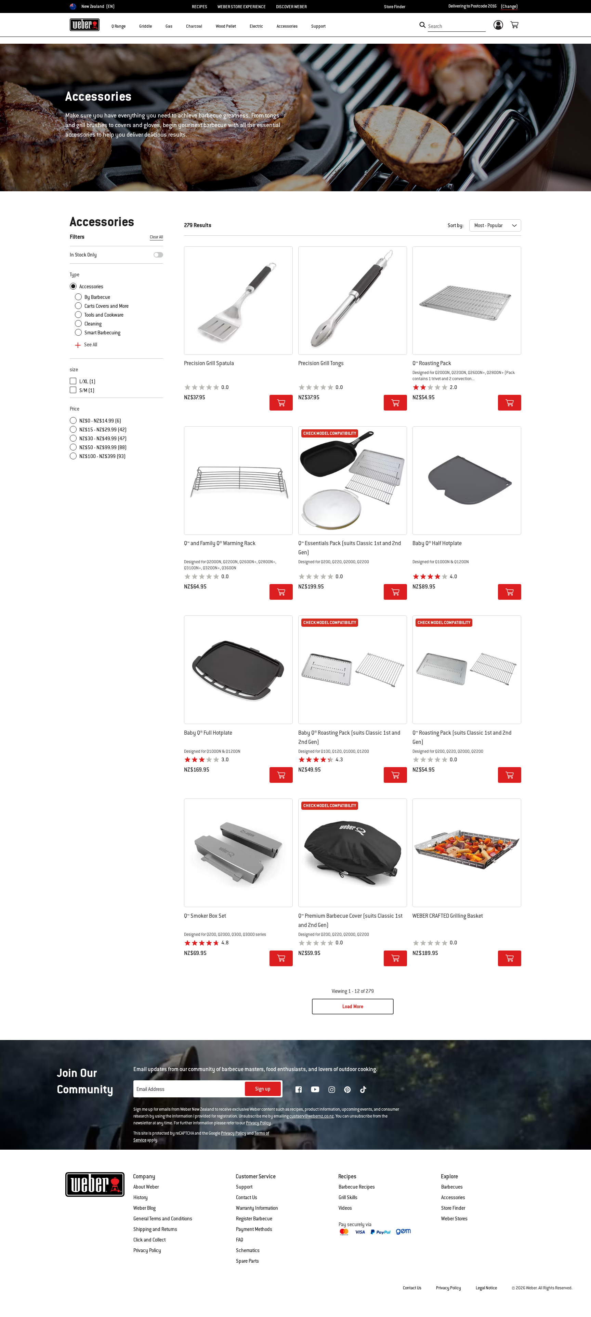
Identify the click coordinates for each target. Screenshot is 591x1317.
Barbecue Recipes (357, 1187)
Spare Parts (247, 1261)
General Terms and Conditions (162, 1219)
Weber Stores (454, 1219)
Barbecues (452, 1187)
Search (435, 26)
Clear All (156, 237)
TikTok (363, 1089)
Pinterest (347, 1089)
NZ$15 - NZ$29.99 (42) (103, 430)
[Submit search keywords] (422, 25)
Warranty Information (257, 1208)
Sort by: (455, 225)
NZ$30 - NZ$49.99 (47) (103, 438)
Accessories (91, 286)
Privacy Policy (258, 1123)
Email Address (150, 1089)
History (140, 1197)
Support (244, 1187)
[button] (129, 26)
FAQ (239, 1240)
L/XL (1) (87, 381)
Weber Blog (144, 1208)
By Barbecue (97, 297)
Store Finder (394, 7)
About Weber (146, 1187)
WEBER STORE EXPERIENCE (242, 7)
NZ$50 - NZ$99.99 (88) (103, 447)
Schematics (248, 1250)
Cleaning (93, 324)
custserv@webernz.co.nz (311, 1116)
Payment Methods (254, 1229)
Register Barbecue (254, 1219)
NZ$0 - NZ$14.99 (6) (100, 421)
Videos (345, 1208)
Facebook (298, 1089)
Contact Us (246, 1197)
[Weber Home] (85, 24)
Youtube (315, 1089)
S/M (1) (86, 390)
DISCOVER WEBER (291, 7)
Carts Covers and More (106, 306)
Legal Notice (486, 1288)
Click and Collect (149, 1240)
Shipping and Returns (155, 1229)
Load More (352, 1006)
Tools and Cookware (103, 315)
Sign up (263, 1089)
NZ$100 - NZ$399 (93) (102, 456)
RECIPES (199, 7)
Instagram (332, 1089)
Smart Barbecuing (102, 333)
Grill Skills (348, 1197)
